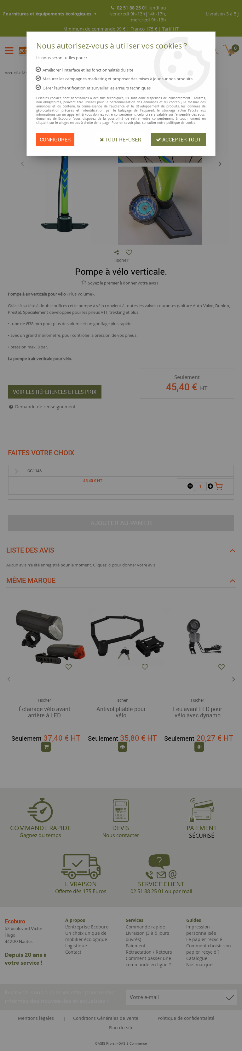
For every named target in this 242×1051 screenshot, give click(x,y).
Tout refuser (122, 139)
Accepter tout (181, 139)
